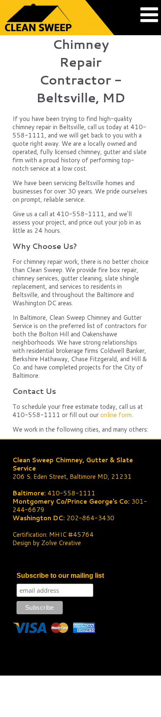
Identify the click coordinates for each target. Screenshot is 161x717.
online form (116, 414)
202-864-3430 (90, 518)
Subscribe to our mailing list (60, 575)
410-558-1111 (71, 493)
